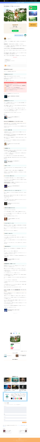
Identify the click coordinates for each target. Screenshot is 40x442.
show (9, 65)
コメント (5, 406)
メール (4, 416)
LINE (17, 399)
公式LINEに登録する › (15, 30)
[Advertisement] (15, 318)
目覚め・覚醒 (25, 351)
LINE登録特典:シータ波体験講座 (20, 2)
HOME (20, 438)
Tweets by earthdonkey (31, 28)
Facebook (13, 399)
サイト (4, 419)
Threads (21, 399)
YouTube (19, 399)
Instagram (15, 399)
